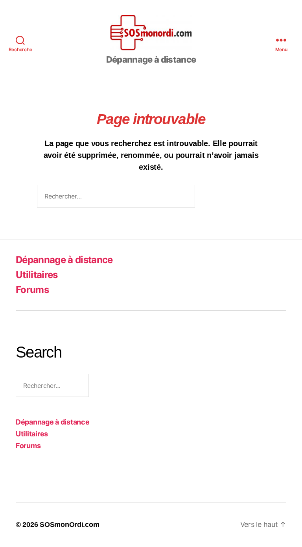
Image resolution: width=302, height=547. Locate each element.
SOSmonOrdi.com (69, 524)
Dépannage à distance (64, 259)
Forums (32, 289)
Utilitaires (37, 274)
